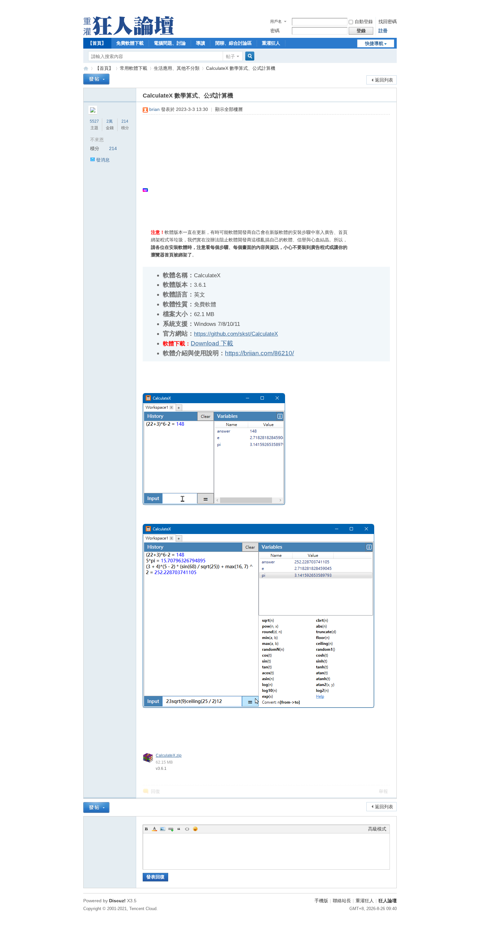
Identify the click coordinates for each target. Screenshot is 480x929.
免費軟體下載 (130, 43)
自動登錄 (364, 21)
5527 (94, 121)
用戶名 (276, 21)
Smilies (195, 829)
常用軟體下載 (133, 68)
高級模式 (377, 828)
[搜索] (249, 56)
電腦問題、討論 (170, 43)
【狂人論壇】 (85, 68)
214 (124, 121)
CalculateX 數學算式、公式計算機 (240, 68)
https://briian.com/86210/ (259, 353)
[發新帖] (96, 79)
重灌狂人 (271, 43)
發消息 (103, 159)
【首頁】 (97, 43)
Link (171, 829)
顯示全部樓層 (229, 109)
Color (154, 829)
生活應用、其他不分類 (177, 68)
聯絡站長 (342, 900)
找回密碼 (387, 21)
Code (187, 829)
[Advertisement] (263, 166)
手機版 (321, 900)
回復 (155, 791)
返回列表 (384, 80)
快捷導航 (374, 43)
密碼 (275, 30)
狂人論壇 (387, 900)
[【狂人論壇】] (128, 33)
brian (154, 109)
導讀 (200, 43)
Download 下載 (212, 343)
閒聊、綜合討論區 (233, 43)
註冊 (383, 30)
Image (162, 829)
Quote (179, 829)
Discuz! (117, 900)
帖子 (230, 56)
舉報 (383, 791)
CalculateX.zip (169, 755)
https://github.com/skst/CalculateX (236, 334)
